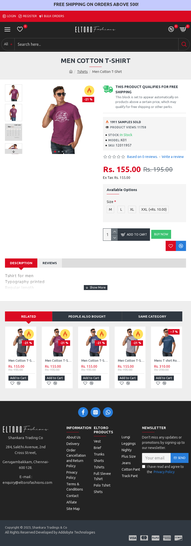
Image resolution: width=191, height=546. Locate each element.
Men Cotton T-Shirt (21, 360)
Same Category (152, 316)
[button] (55, 151)
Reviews (50, 263)
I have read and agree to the (165, 469)
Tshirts (82, 72)
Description (21, 263)
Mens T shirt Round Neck (167, 360)
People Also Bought (87, 316)
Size (110, 202)
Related (28, 316)
